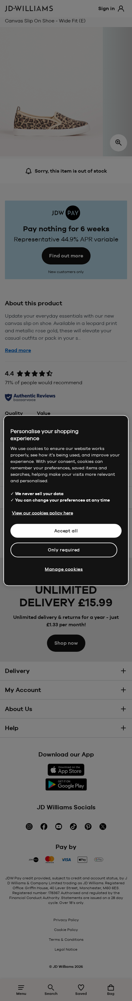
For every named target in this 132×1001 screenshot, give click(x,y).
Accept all (66, 530)
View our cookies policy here (42, 512)
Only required (64, 549)
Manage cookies (64, 568)
